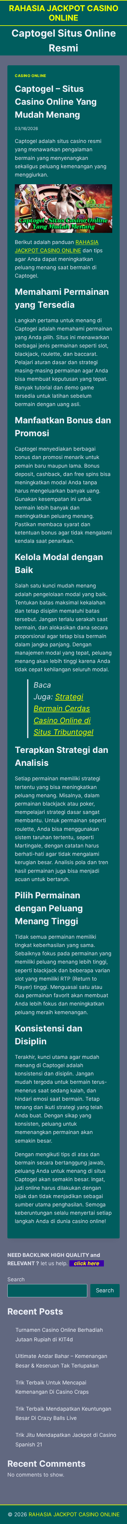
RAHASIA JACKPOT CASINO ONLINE (74, 1514)
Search (16, 1279)
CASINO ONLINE (30, 75)
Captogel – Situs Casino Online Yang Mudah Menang (56, 101)
